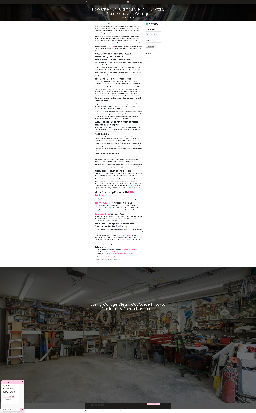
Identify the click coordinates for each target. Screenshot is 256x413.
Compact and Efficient (100, 259)
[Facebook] (147, 34)
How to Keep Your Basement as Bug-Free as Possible (118, 256)
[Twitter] (151, 34)
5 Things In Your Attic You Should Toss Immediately (119, 253)
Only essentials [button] (162, 410)
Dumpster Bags (102, 214)
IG (95, 405)
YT (99, 405)
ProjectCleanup (116, 259)
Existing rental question (9, 401)
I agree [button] (168, 410)
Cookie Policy (123, 410)
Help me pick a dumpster (9, 396)
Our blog (97, 23)
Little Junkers (111, 46)
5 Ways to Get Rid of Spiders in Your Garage (116, 255)
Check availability (7, 399)
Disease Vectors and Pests (128, 249)
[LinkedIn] (155, 34)
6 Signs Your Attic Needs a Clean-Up (117, 251)
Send (21, 409)
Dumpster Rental (109, 259)
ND (102, 405)
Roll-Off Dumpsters (104, 203)
